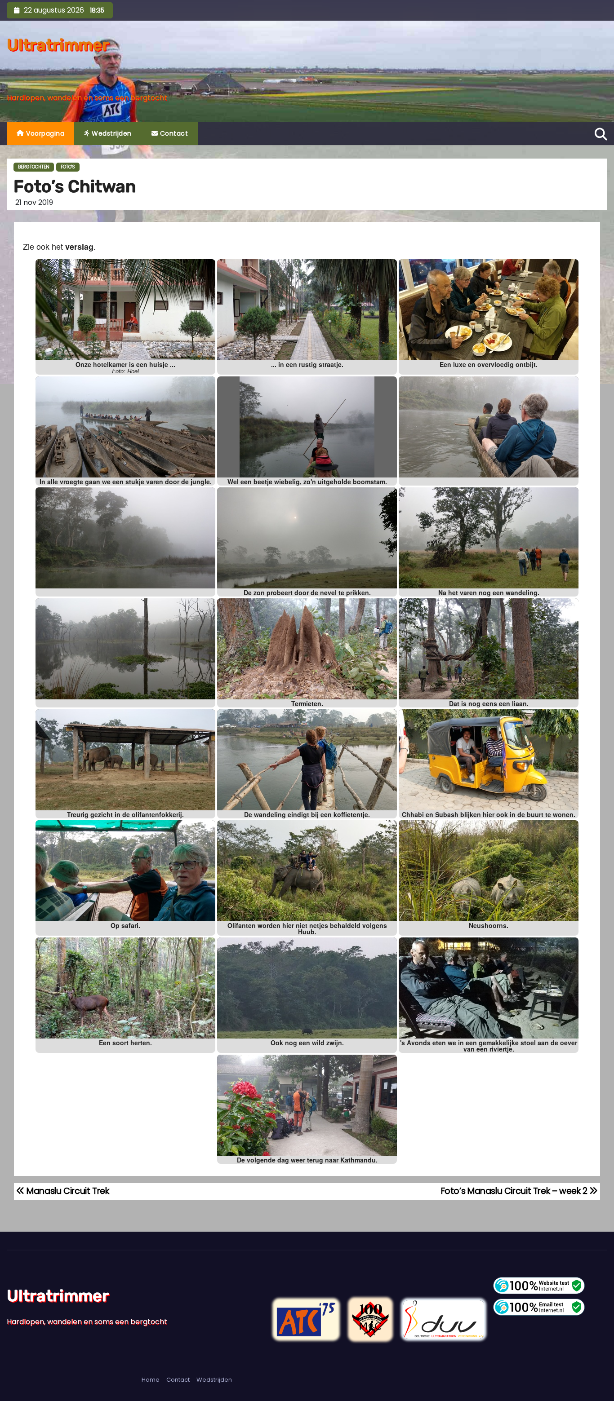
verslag (79, 246)
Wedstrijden (111, 133)
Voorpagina (44, 133)
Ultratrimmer (58, 44)
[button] (601, 133)
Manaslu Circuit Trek (67, 1191)
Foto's (68, 167)
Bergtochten (33, 167)
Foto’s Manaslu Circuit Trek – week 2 (515, 1191)
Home (151, 1379)
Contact (173, 133)
